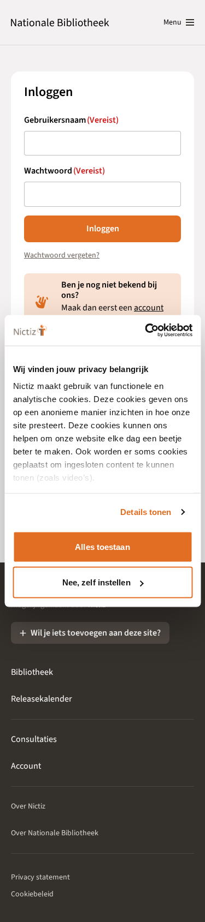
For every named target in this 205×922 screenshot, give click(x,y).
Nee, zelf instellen (96, 582)
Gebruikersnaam (71, 120)
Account (26, 766)
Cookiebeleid (32, 894)
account (148, 308)
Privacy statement (40, 877)
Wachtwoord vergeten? (61, 255)
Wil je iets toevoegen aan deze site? (96, 633)
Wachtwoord (64, 171)
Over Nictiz (28, 806)
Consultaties (34, 739)
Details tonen (145, 512)
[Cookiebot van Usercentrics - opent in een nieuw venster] (145, 331)
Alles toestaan (102, 546)
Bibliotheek (32, 672)
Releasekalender (41, 699)
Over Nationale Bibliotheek (54, 833)
